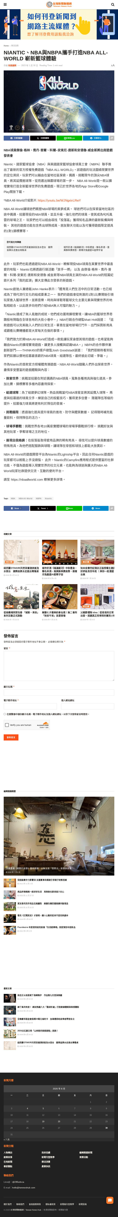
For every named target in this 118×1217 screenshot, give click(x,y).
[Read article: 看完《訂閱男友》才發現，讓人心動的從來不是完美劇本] (10, 918)
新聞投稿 (83, 1204)
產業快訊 (46, 1166)
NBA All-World (25, 498)
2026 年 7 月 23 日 (12, 619)
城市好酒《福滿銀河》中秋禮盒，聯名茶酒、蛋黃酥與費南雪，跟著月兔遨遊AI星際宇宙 (59, 571)
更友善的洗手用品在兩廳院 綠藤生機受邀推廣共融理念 (43, 903)
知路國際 (12, 65)
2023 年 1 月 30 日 (29, 65)
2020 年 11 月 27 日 (26, 895)
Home (6, 46)
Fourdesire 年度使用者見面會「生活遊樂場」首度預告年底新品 (46, 927)
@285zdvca (18, 1182)
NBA (13, 498)
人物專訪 (8, 1152)
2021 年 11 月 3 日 (26, 884)
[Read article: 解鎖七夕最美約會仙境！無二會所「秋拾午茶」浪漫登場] (59, 596)
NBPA (38, 498)
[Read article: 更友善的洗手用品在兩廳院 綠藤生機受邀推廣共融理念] (10, 906)
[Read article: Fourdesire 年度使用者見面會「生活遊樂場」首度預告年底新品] (10, 930)
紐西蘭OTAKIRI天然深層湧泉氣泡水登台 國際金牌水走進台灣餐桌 (48, 1042)
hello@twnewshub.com (23, 1187)
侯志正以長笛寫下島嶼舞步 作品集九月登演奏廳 (40, 995)
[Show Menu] (5, 4)
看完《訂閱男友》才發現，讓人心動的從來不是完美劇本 (43, 915)
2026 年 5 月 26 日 (26, 919)
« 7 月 (7, 1139)
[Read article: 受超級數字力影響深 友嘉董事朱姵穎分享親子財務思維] (10, 883)
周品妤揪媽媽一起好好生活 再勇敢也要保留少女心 (41, 892)
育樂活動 (83, 1157)
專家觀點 (8, 1166)
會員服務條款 (35, 1204)
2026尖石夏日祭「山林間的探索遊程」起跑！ (38, 1031)
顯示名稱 (9, 686)
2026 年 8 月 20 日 (12, 575)
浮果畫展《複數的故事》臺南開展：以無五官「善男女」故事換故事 (38, 868)
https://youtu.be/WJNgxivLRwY (59, 200)
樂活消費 (15, 46)
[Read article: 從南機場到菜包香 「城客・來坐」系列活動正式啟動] (21, 596)
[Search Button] (112, 4)
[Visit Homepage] (58, 5)
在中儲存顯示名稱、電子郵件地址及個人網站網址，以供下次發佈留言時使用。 (48, 714)
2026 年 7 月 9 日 (88, 619)
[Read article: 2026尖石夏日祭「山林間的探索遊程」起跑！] (10, 1033)
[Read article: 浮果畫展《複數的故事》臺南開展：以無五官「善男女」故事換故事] (59, 836)
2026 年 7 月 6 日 (13, 872)
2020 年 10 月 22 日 (26, 907)
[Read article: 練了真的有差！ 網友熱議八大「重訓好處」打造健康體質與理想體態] (10, 1010)
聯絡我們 (20, 1204)
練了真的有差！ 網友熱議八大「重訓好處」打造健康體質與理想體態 (48, 1007)
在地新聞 (8, 1161)
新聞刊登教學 (48, 1157)
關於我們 (8, 1204)
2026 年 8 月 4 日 (49, 578)
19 (43, 1121)
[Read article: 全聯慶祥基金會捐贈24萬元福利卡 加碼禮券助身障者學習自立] (10, 1022)
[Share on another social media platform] (111, 138)
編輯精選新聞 (85, 1152)
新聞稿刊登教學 (67, 1204)
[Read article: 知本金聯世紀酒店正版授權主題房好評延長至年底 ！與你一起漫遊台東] (98, 552)
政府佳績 (46, 1152)
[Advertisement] (59, 520)
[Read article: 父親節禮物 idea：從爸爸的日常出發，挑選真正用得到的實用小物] (98, 596)
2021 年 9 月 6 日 (25, 931)
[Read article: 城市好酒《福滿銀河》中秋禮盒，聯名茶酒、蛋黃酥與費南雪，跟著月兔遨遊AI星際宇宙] (59, 552)
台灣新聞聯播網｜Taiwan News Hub (25, 1210)
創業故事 (8, 1157)
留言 (7, 648)
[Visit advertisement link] (59, 24)
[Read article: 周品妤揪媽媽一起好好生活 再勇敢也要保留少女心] (10, 894)
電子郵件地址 (11, 700)
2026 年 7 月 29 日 (89, 578)
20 (59, 1121)
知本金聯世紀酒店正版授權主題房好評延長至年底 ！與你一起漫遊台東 (98, 571)
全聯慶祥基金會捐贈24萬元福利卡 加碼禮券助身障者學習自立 (46, 1019)
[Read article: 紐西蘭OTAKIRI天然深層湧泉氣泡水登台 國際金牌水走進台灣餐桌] (21, 552)
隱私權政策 (50, 1204)
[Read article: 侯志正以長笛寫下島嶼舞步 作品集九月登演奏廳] (10, 998)
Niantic (48, 498)
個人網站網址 (67, 700)
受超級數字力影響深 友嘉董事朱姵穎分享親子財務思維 (42, 880)
